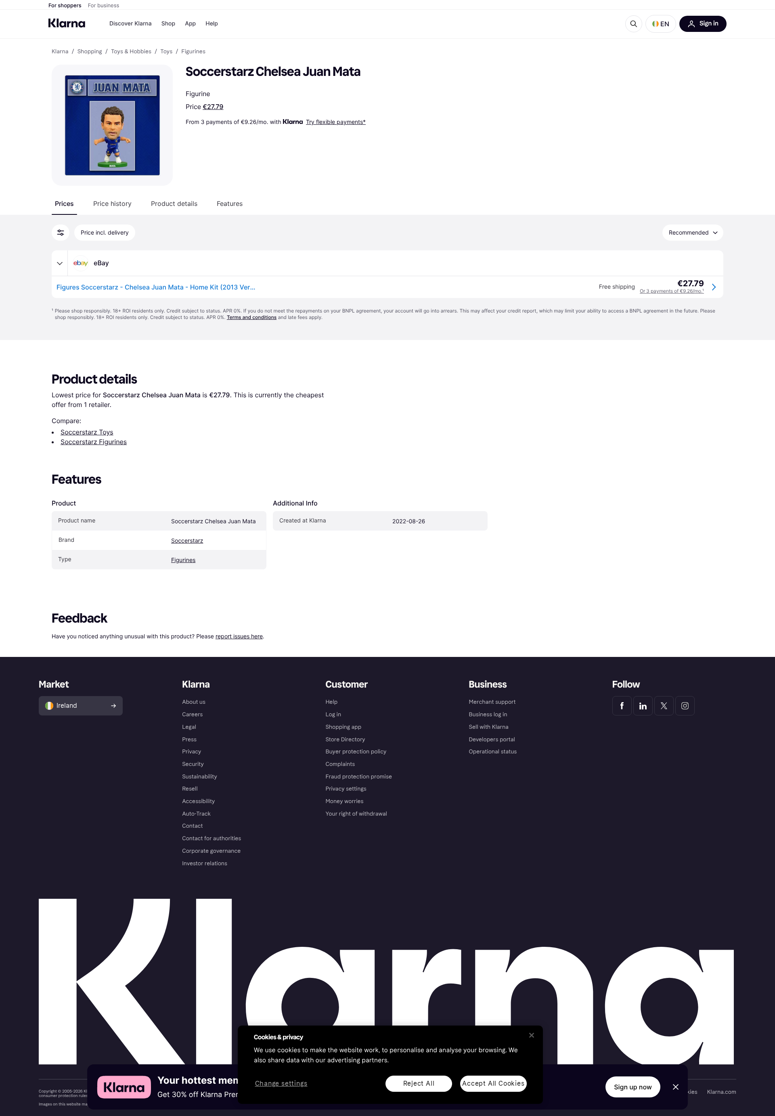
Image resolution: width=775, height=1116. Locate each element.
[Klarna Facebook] (622, 705)
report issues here (239, 636)
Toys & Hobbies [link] (131, 51)
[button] (660, 24)
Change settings (281, 1084)
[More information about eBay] (60, 263)
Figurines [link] (193, 51)
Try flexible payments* (336, 121)
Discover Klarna (130, 23)
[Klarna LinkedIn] (643, 705)
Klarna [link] (60, 51)
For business (103, 5)
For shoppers (65, 5)
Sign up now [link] (633, 1087)
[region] (390, 1065)
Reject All (419, 1083)
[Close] (531, 1035)
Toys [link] (166, 51)
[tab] (64, 203)
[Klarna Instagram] (685, 705)
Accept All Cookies (493, 1083)
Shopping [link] (90, 51)
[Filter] (60, 232)
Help (211, 23)
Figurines (183, 560)
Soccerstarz (187, 540)
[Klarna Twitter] (664, 705)
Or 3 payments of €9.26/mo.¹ (672, 291)
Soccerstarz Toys (87, 432)
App (190, 23)
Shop (168, 23)
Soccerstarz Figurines (94, 442)
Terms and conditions (251, 317)
